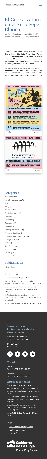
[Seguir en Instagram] (10, 354)
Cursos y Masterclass (12, 230)
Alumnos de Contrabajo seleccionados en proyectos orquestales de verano (20, 282)
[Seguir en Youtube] (32, 354)
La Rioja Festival (11, 239)
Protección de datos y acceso (21, 426)
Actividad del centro (12, 36)
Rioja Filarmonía (11, 246)
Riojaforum (9, 249)
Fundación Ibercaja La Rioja (15, 236)
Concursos (8, 223)
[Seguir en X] (25, 354)
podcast (8, 243)
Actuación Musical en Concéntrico (17, 303)
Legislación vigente (17, 433)
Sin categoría (10, 253)
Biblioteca (8, 210)
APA (6, 206)
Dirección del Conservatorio (18, 34)
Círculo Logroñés (11, 213)
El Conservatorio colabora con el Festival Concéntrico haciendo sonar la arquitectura (21, 288)
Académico (9, 196)
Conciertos (24, 36)
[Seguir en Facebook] (17, 354)
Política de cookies (17, 430)
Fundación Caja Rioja (12, 233)
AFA (6, 203)
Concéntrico (9, 216)
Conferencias (34, 36)
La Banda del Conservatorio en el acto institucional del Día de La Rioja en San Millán (22, 296)
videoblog (9, 256)
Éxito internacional (11, 278)
